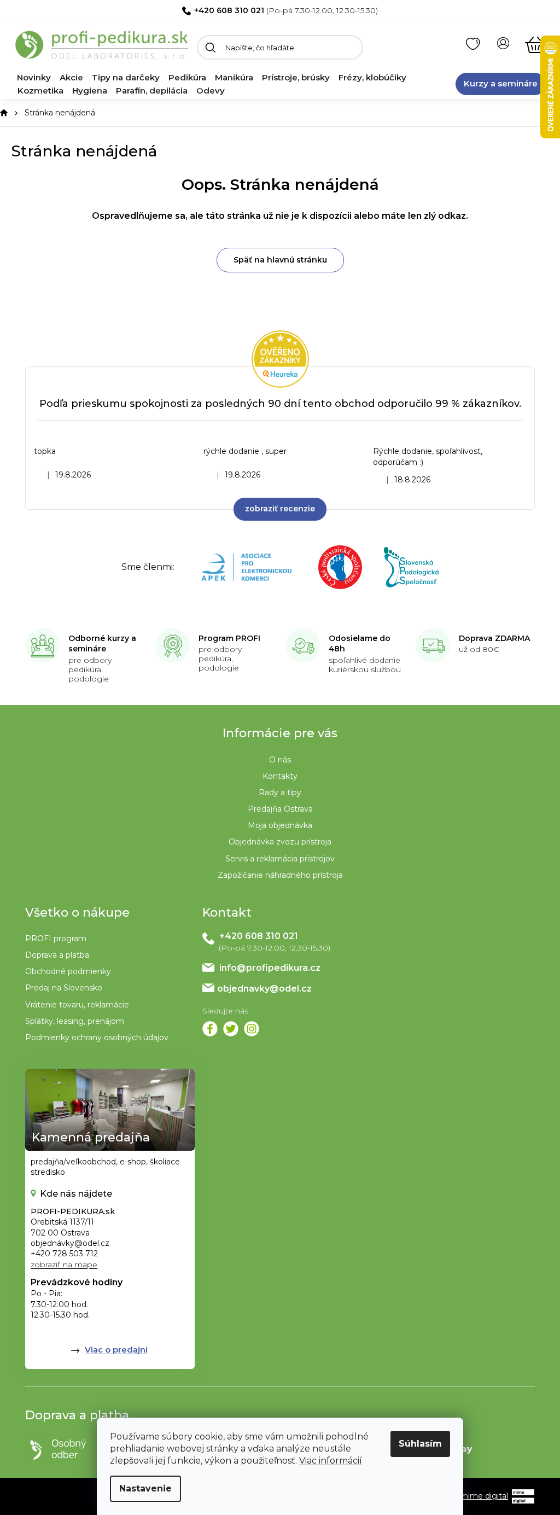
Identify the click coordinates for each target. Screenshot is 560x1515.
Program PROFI (229, 638)
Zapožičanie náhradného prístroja (280, 875)
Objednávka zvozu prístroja (280, 842)
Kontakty (280, 776)
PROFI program (55, 938)
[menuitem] (34, 77)
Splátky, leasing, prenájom (74, 1021)
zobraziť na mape (64, 1264)
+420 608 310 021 (229, 10)
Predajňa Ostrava (280, 809)
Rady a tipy (280, 792)
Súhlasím (420, 1443)
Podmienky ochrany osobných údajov (96, 1037)
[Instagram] (251, 1028)
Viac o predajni (116, 1349)
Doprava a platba (57, 955)
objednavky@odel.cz (264, 988)
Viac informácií (330, 1460)
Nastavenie (145, 1488)
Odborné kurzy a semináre (102, 643)
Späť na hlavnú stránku (280, 260)
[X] (230, 1028)
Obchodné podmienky (68, 971)
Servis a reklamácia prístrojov (280, 859)
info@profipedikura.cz (269, 968)
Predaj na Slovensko (63, 988)
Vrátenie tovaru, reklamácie (77, 1005)
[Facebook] (210, 1028)
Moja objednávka (280, 825)
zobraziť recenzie (280, 509)
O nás (280, 760)
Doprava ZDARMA (494, 638)
